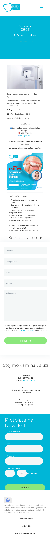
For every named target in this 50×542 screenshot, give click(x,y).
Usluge (32, 35)
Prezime (10, 456)
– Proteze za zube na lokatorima (23, 230)
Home (18, 35)
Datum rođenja (13, 468)
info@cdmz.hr (26, 136)
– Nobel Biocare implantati (21, 218)
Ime (8, 444)
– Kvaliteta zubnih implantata (22, 215)
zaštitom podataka (26, 330)
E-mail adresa (13, 432)
